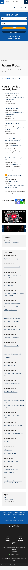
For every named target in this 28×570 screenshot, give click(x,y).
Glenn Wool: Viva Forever (10, 392)
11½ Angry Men (8, 450)
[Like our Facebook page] (15, 7)
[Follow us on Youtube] (22, 7)
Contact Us (20, 540)
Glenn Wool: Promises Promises (12, 303)
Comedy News (7, 531)
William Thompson (14, 141)
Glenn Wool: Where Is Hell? (11, 461)
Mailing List (7, 533)
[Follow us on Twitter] (18, 7)
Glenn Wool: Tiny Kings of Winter (13, 425)
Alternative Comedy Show (11, 469)
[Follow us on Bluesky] (26, 7)
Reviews (14, 78)
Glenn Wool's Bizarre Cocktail (12, 267)
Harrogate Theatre (14, 181)
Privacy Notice (7, 540)
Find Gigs (14, 28)
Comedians (20, 531)
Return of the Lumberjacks (11, 346)
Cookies (7, 538)
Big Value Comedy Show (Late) (12, 259)
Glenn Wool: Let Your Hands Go (12, 329)
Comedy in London (8, 520)
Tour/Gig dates (6, 78)
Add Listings (7, 536)
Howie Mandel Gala (9, 472)
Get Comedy (7, 498)
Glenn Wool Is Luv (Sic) (12, 93)
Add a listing (14, 32)
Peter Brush (16, 139)
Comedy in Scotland (14, 522)
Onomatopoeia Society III (11, 307)
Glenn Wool (8, 139)
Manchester (11, 38)
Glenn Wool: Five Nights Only (12, 383)
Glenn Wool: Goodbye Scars (11, 321)
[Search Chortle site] (26, 2)
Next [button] (25, 228)
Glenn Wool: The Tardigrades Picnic (13, 433)
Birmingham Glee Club (15, 145)
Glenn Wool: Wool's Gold (10, 365)
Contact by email (8, 499)
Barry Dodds (14, 187)
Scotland (17, 38)
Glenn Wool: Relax (9, 285)
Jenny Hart (8, 187)
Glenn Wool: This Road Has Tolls (12, 354)
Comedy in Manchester (18, 520)
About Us (20, 538)
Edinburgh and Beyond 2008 (12, 318)
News (19, 78)
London (18, 36)
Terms (20, 536)
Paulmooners (7, 357)
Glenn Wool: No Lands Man (11, 242)
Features (20, 535)
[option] (8, 228)
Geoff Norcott (13, 185)
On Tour (20, 533)
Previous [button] (3, 228)
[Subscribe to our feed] (14, 517)
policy (18, 564)
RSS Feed (7, 535)
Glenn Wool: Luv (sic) (9, 442)
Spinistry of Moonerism (10, 310)
